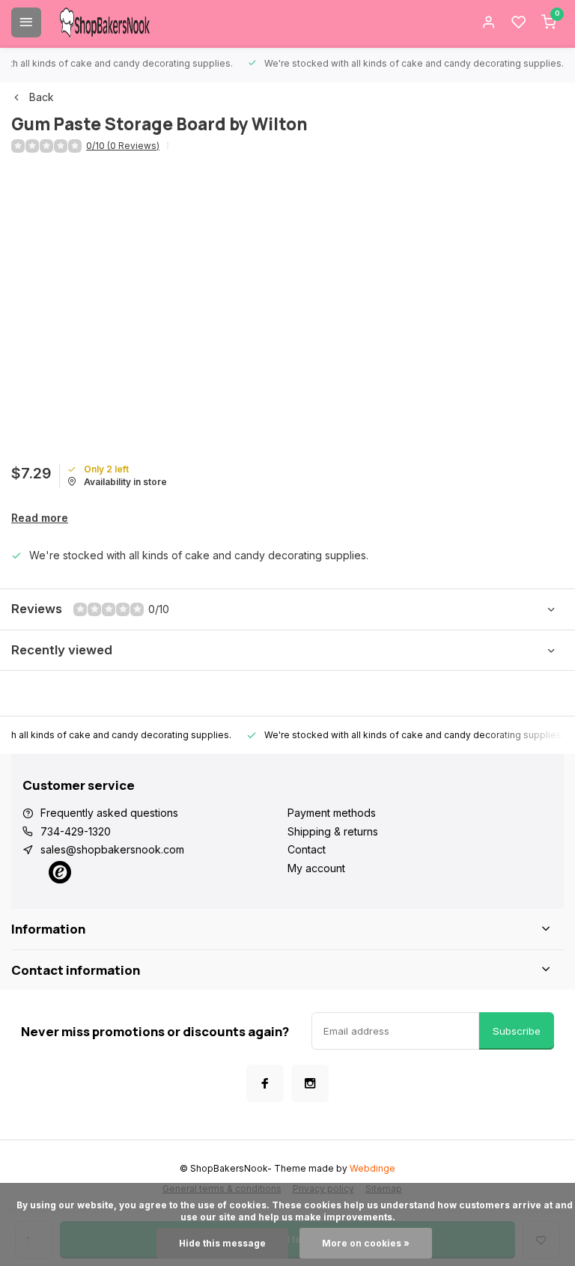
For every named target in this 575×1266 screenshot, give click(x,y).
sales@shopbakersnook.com (112, 849)
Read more (39, 517)
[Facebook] (265, 1083)
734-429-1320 (75, 831)
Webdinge (372, 1168)
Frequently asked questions (109, 812)
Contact (307, 849)
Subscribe (517, 1031)
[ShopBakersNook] (104, 22)
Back (41, 97)
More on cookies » (366, 1243)
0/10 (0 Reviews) (122, 145)
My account (316, 868)
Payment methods (332, 812)
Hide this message (222, 1243)
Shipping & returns (333, 831)
